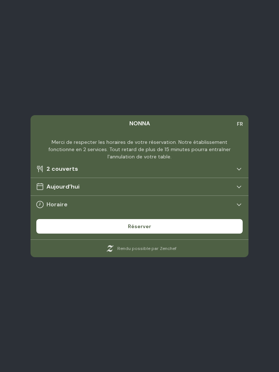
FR (240, 124)
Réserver (139, 226)
